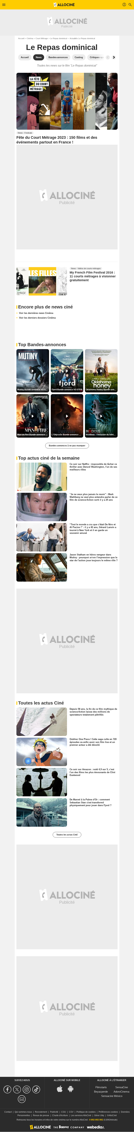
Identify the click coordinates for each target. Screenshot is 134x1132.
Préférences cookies (108, 1112)
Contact (8, 1112)
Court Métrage (42, 38)
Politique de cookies (86, 1112)
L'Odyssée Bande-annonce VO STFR (67, 434)
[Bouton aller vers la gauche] (108, 57)
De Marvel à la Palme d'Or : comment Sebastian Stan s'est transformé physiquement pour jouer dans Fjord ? (90, 802)
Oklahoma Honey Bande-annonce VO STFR (102, 389)
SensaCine (121, 1087)
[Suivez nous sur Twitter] (17, 1089)
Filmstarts (101, 1087)
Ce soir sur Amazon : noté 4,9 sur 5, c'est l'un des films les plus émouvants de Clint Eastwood (92, 772)
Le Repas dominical (58, 38)
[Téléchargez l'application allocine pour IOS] (62, 1088)
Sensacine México (111, 1095)
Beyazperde (101, 1091)
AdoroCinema (121, 1091)
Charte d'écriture (60, 1115)
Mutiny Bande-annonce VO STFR (33, 389)
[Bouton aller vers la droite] (114, 57)
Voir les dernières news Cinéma (36, 313)
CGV (71, 1112)
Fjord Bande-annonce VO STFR (67, 389)
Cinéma (30, 38)
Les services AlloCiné (81, 1115)
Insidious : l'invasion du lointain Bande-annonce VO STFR (102, 434)
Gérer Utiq (99, 1115)
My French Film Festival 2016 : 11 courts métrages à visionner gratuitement (93, 276)
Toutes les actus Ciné (67, 835)
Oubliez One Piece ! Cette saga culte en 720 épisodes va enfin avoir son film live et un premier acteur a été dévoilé (93, 742)
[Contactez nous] (22, 1099)
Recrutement (41, 1112)
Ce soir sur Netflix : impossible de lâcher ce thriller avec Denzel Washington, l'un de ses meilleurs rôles (93, 467)
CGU (63, 1112)
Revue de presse (41, 1115)
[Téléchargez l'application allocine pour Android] (72, 1088)
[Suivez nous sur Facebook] (7, 1089)
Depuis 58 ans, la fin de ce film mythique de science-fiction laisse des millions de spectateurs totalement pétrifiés (93, 712)
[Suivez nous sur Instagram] (27, 1089)
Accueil (21, 38)
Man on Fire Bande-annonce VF (32, 434)
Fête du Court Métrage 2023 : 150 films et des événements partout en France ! (56, 139)
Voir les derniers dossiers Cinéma (37, 317)
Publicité (54, 1112)
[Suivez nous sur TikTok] (36, 1089)
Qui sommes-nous (23, 1112)
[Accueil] (64, 4)
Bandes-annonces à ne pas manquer (67, 445)
